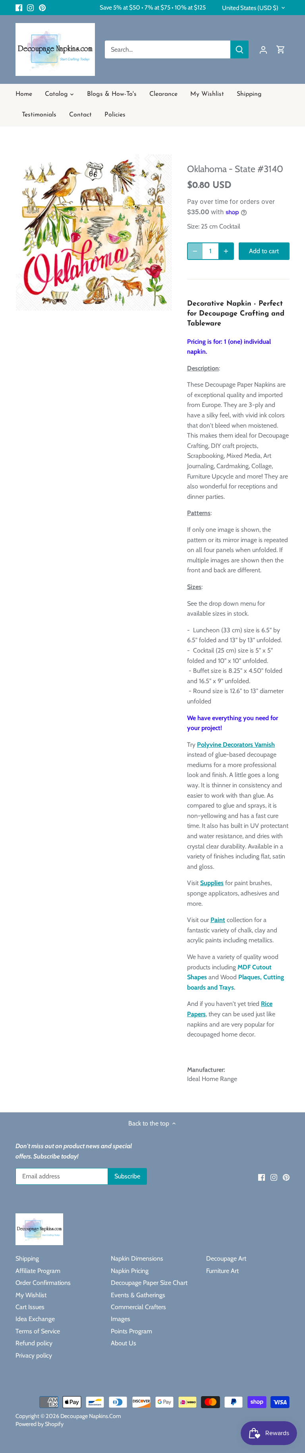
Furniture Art (222, 1271)
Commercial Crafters (138, 1307)
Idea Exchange (35, 1319)
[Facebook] (18, 7)
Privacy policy (33, 1355)
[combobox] (168, 49)
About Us (123, 1343)
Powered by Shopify (39, 1424)
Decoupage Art (226, 1258)
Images (120, 1319)
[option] (93, 232)
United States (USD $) (250, 8)
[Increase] (226, 251)
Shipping (27, 1258)
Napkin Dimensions (137, 1258)
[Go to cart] (281, 49)
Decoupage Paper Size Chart (149, 1282)
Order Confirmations (43, 1282)
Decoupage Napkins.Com (90, 1416)
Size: (193, 226)
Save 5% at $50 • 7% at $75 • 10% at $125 (153, 7)
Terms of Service (37, 1331)
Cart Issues (29, 1307)
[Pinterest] (42, 7)
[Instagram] (30, 7)
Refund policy (33, 1343)
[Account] (263, 49)
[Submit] (239, 49)
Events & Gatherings (138, 1295)
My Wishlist (30, 1295)
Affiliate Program (37, 1271)
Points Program (131, 1331)
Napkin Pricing (130, 1271)
